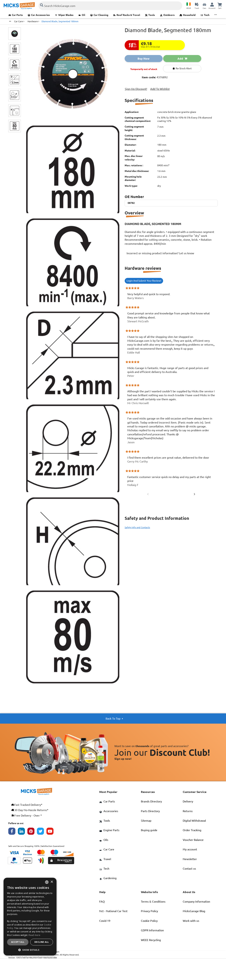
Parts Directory (150, 811)
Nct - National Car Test (113, 911)
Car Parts (17, 15)
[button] (30, 950)
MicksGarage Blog (194, 911)
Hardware (33, 21)
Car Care (108, 849)
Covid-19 (104, 920)
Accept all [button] (18, 941)
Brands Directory (151, 801)
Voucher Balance (193, 839)
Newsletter (190, 859)
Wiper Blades (65, 15)
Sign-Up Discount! (136, 88)
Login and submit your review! (144, 280)
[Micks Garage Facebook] (13, 832)
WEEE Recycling (151, 940)
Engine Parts (111, 830)
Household (189, 15)
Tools (151, 15)
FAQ (102, 901)
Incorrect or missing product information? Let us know (160, 253)
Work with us (191, 920)
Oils (105, 839)
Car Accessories (40, 15)
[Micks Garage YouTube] (51, 832)
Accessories (110, 811)
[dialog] (30, 916)
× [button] (51, 882)
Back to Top (113, 718)
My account (190, 849)
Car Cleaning (101, 15)
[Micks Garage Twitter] (41, 832)
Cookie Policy (149, 920)
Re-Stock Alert (183, 68)
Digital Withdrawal (194, 820)
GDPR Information (152, 930)
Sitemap (146, 820)
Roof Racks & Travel (128, 15)
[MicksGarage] (19, 5)
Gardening (110, 878)
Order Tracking (192, 830)
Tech (206, 15)
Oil (83, 15)
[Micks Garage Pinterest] (32, 832)
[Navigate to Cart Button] (220, 4)
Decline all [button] (41, 941)
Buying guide (149, 830)
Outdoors (169, 15)
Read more (34, 935)
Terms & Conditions (153, 901)
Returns (188, 811)
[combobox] (47, 882)
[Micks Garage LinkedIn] (22, 832)
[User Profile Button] (212, 4)
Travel (107, 859)
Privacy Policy (149, 911)
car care (18, 21)
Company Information (196, 901)
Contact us (189, 868)
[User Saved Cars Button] (204, 4)
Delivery (188, 801)
